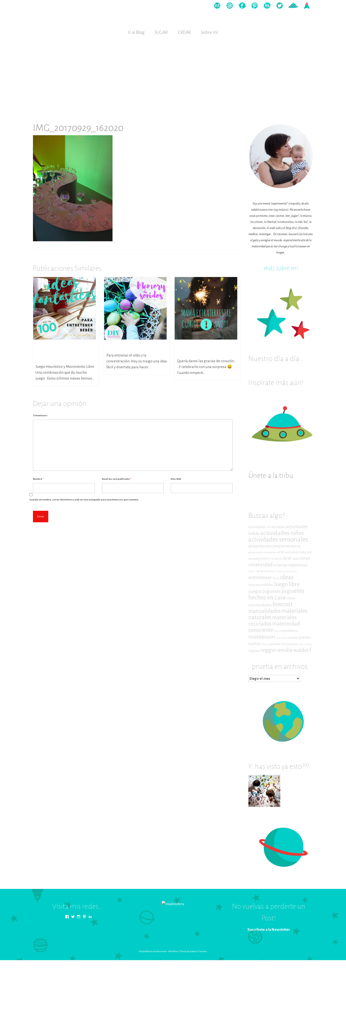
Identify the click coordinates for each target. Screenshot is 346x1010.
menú (277, 631)
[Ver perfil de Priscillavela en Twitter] (73, 917)
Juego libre (287, 584)
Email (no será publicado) (116, 479)
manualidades (264, 611)
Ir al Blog (136, 32)
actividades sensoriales (278, 539)
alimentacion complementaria (274, 546)
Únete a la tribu (270, 475)
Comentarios (40, 415)
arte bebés (292, 552)
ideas (287, 577)
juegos (255, 591)
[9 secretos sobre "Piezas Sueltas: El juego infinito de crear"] (264, 791)
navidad (293, 637)
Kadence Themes (198, 951)
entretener (260, 577)
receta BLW (274, 644)
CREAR (184, 32)
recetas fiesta (305, 644)
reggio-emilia (276, 650)
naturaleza (281, 638)
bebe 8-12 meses (272, 558)
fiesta (276, 578)
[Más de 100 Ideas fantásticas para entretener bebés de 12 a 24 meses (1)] (64, 308)
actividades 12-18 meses (266, 527)
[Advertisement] (173, 74)
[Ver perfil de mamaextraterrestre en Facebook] (67, 917)
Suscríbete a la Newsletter (268, 929)
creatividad (260, 564)
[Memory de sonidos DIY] (135, 308)
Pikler (264, 644)
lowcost (282, 604)
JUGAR (161, 32)
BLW (287, 558)
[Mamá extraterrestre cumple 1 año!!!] (206, 308)
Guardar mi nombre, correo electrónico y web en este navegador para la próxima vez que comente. (84, 499)
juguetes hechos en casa (276, 594)
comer (304, 558)
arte (280, 552)
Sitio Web (176, 479)
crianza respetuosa (290, 564)
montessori (261, 637)
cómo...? (252, 571)
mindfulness (290, 631)
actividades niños (282, 533)
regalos (254, 651)
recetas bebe (289, 644)
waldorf (302, 650)
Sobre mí (209, 32)
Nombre (38, 479)
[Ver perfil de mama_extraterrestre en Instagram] (78, 917)
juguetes (272, 591)
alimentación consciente (262, 552)
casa (295, 558)
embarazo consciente (286, 571)
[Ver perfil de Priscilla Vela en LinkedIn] (90, 917)
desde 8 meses (265, 571)
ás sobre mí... (286, 268)
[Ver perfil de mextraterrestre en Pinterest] (84, 917)
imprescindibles (260, 585)
